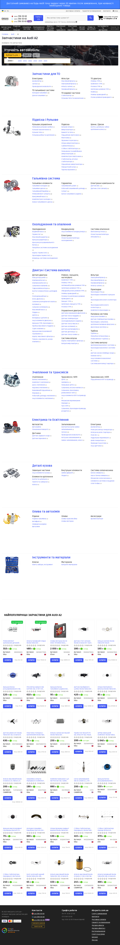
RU (8, 11)
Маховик (36, 393)
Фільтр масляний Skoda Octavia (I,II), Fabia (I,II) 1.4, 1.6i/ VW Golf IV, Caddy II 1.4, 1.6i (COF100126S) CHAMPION (12, 780)
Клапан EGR (95, 356)
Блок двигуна (37, 299)
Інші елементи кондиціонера (73, 232)
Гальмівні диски (39, 188)
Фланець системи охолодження (45, 258)
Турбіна (94, 333)
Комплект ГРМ (96, 84)
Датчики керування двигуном (73, 313)
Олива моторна (67, 521)
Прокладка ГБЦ (97, 292)
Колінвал (36, 304)
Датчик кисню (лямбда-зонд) (102, 353)
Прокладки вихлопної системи (103, 348)
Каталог (95, 937)
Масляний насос (38, 310)
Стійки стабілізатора (69, 149)
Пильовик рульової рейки (42, 127)
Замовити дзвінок (38, 923)
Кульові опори (67, 127)
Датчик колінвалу (68, 326)
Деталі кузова (42, 465)
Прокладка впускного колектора (103, 300)
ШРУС (63, 379)
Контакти (107, 11)
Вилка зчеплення (39, 379)
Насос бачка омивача (99, 475)
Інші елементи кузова (41, 473)
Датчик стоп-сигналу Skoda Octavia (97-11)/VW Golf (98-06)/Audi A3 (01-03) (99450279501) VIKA (83, 642)
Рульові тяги (37, 132)
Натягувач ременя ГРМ (100, 89)
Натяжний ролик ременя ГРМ (73, 285)
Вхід (116, 11)
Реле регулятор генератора (102, 430)
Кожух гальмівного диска (42, 202)
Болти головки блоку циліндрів (44, 291)
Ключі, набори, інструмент (42, 565)
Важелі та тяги (67, 132)
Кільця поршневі (39, 278)
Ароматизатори (97, 519)
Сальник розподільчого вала (43, 302)
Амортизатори (67, 130)
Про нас (95, 940)
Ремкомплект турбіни (99, 339)
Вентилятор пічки (98, 232)
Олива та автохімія (46, 511)
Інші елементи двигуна (41, 320)
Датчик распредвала (69, 329)
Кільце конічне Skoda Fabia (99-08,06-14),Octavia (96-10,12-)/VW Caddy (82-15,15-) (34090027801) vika (107, 642)
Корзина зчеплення (40, 388)
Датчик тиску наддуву (70, 316)
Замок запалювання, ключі (72, 440)
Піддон (35, 312)
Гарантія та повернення (91, 11)
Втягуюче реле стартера (100, 432)
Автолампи (36, 427)
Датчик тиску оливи (69, 334)
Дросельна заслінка (99, 327)
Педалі (64, 475)
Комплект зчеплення (40, 382)
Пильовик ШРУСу (68, 385)
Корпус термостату (39, 253)
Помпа (93, 92)
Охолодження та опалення (51, 224)
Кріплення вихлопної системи (103, 345)
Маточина (65, 138)
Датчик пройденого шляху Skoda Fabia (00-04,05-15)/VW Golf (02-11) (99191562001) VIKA (83, 688)
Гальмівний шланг (69, 186)
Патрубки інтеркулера (100, 336)
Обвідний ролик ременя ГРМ (72, 291)
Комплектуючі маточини (71, 156)
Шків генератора (97, 440)
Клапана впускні (38, 280)
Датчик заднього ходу (41, 436)
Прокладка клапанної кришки (103, 295)
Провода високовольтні (41, 86)
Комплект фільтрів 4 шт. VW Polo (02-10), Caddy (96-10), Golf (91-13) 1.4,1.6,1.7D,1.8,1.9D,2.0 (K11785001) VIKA (59, 780)
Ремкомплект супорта (41, 194)
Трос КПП (65, 406)
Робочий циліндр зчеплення (43, 396)
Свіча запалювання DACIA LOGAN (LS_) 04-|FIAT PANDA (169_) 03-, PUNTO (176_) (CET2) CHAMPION (82, 780)
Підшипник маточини (70, 135)
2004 (40, 61)
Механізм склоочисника (100, 478)
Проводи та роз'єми (99, 443)
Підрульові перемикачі (100, 438)
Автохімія (36, 527)
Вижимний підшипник (41, 390)
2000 (20, 61)
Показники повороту (40, 429)
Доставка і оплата (73, 11)
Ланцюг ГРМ (66, 301)
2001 (25, 61)
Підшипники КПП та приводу (102, 379)
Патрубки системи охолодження (45, 248)
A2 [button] (35, 55)
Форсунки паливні (98, 316)
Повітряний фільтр (68, 84)
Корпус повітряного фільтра (72, 341)
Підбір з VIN (38, 18)
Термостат (36, 234)
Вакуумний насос (39, 197)
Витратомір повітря (69, 343)
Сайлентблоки (67, 146)
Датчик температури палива (102, 319)
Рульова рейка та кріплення (43, 135)
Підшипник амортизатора (72, 164)
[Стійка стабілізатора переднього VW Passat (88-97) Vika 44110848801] (12, 863)
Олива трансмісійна (69, 519)
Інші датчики (96, 446)
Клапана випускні (39, 283)
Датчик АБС (95, 186)
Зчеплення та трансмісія (50, 372)
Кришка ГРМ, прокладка (42, 323)
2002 (30, 61)
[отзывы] (11, 930)
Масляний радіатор (40, 237)
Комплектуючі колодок (41, 199)
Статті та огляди (98, 934)
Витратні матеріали (69, 565)
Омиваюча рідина (39, 524)
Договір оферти (98, 925)
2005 (45, 61)
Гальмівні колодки (39, 186)
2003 (35, 61)
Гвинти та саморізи (40, 482)
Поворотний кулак (68, 167)
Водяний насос (38, 232)
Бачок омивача (97, 473)
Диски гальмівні (39, 95)
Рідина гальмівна (39, 519)
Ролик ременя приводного (101, 97)
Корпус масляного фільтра (42, 336)
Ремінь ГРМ (95, 81)
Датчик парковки (39, 438)
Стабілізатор (66, 95)
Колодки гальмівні (39, 93)
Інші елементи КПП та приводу (73, 395)
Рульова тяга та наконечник (72, 98)
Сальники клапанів (40, 286)
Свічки (35, 84)
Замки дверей (67, 473)
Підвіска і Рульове (45, 120)
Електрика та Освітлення (50, 420)
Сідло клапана (38, 329)
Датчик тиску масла (69, 324)
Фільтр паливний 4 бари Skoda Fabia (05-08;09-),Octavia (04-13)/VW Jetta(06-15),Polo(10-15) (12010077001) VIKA (36, 642)
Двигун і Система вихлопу (51, 270)
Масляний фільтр (68, 81)
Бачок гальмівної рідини (71, 194)
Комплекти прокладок (100, 310)
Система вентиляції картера (102, 364)
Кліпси (35, 485)
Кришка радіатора (39, 240)
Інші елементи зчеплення (42, 398)
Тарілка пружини (68, 170)
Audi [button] (26, 55)
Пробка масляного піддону (43, 326)
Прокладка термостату (41, 255)
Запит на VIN (38, 926)
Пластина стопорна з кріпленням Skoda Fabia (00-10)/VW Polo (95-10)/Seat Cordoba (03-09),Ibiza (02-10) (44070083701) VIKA (36, 734)
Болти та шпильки (39, 479)
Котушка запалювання (70, 437)
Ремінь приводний (98, 95)
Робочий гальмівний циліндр (73, 188)
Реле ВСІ (94, 435)
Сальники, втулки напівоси (72, 388)
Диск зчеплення (38, 385)
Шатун (35, 315)
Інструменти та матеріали (51, 557)
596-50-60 (20, 16)
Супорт (64, 191)
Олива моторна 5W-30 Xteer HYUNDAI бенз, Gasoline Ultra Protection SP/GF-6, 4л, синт (59, 642)
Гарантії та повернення (101, 922)
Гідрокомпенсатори (40, 288)
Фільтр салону (67, 86)
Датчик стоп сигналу (99, 188)
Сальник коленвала (40, 307)
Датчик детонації (68, 332)
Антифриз (36, 521)
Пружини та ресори (69, 140)
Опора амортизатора (69, 143)
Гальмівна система (46, 178)
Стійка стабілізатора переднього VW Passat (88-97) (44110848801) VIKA (11, 875)
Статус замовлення (99, 914)
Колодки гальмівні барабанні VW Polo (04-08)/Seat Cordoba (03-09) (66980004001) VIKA (36, 829)
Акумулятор (37, 81)
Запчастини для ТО (46, 74)
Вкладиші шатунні (40, 318)
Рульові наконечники (41, 130)
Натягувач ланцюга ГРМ (71, 304)
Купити (8, 660)
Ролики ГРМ (96, 86)
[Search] (90, 18)
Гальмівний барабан (40, 191)
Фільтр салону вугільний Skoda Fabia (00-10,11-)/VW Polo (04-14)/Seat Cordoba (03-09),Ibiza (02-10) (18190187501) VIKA (60, 734)
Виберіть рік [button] (12, 55)
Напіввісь (65, 382)
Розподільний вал (39, 296)
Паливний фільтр (68, 89)
